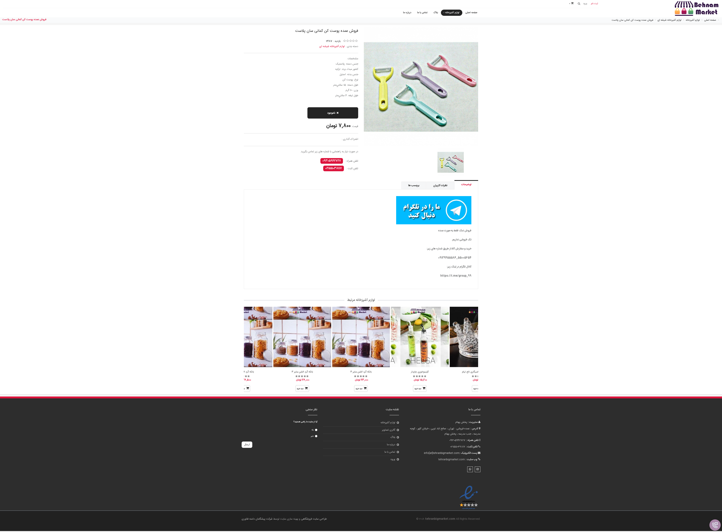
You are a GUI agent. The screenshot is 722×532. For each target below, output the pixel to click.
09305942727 (331, 161)
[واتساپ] (470, 469)
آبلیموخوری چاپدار (419, 372)
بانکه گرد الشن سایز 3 (302, 372)
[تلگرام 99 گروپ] (361, 210)
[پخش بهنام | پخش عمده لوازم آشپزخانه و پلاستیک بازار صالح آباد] (696, 9)
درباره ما (407, 13)
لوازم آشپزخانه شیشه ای (332, 46)
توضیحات (466, 184)
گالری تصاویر (388, 430)
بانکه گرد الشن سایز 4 (361, 372)
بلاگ (435, 13)
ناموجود (331, 113)
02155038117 (333, 168)
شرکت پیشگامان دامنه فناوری (257, 519)
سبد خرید (417, 388)
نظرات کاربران (440, 185)
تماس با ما (422, 13)
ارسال (247, 444)
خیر (312, 436)
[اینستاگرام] (477, 469)
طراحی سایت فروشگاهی (313, 519)
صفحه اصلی (471, 13)
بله (313, 430)
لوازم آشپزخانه (452, 13)
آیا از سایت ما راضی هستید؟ (305, 422)
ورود (392, 459)
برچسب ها (413, 185)
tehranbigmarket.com (451, 459)
